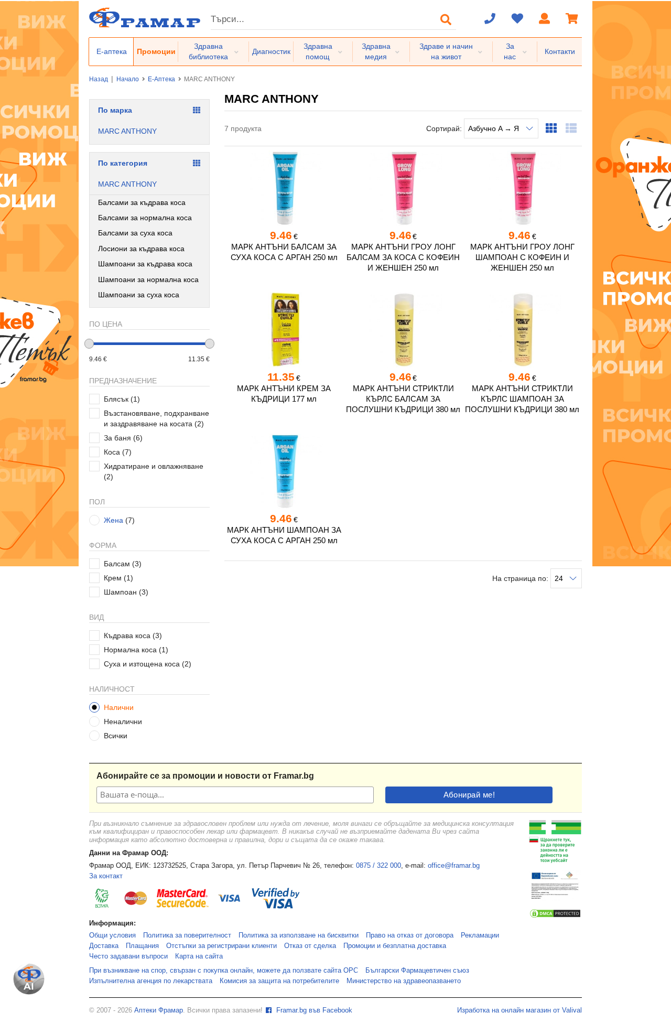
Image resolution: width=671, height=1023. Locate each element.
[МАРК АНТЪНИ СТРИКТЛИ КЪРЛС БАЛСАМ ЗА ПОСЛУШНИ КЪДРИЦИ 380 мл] (402, 330)
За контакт (106, 876)
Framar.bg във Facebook (313, 1010)
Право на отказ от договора (409, 935)
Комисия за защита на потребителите (279, 981)
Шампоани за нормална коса (148, 279)
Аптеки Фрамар (158, 1010)
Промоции (156, 51)
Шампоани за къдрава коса (145, 264)
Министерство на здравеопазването (404, 981)
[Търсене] (446, 19)
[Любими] (517, 19)
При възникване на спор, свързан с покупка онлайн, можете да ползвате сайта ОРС (223, 970)
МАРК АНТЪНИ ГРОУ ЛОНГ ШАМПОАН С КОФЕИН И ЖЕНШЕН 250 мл (522, 257)
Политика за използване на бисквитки (299, 935)
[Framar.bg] (144, 18)
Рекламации (480, 935)
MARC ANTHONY (127, 131)
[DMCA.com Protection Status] (555, 916)
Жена (113, 520)
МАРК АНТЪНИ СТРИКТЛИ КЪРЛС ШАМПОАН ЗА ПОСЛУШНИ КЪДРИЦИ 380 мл (522, 399)
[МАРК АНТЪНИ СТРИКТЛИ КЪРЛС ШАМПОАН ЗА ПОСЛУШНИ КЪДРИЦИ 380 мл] (522, 330)
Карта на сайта (199, 956)
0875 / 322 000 (378, 865)
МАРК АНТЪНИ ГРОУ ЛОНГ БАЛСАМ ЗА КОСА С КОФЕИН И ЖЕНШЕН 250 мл (403, 257)
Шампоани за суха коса (138, 294)
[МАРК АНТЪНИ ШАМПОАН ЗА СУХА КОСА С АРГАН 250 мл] (283, 471)
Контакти (560, 51)
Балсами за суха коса (135, 233)
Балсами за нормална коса (145, 217)
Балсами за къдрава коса (142, 202)
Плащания (142, 946)
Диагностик (271, 51)
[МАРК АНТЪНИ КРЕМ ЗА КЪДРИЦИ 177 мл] (283, 330)
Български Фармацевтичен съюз (417, 970)
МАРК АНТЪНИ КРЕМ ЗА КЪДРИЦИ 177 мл (284, 393)
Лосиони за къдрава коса (141, 248)
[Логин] (545, 19)
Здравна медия (376, 51)
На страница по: (521, 578)
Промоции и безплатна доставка (394, 946)
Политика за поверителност (187, 935)
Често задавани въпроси (128, 956)
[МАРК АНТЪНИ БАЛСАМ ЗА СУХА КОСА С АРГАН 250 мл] (283, 188)
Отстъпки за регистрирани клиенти (221, 946)
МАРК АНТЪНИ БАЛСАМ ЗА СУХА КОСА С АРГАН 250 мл (284, 252)
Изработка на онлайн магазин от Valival (519, 1010)
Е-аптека (111, 51)
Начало (127, 79)
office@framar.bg (454, 865)
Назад (98, 79)
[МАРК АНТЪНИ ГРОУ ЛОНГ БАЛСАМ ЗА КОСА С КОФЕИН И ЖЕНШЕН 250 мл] (402, 188)
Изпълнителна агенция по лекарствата (150, 981)
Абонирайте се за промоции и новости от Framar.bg (205, 775)
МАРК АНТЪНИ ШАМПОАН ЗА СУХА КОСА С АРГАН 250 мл (284, 535)
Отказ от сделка (310, 946)
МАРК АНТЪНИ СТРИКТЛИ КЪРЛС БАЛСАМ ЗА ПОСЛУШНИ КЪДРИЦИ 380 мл (403, 399)
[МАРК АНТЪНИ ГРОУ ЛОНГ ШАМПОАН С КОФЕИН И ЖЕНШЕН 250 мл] (522, 188)
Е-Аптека (161, 79)
